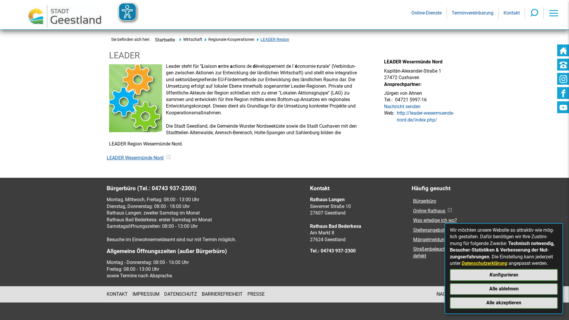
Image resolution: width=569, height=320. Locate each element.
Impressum (145, 294)
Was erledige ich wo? (435, 220)
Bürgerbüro (424, 201)
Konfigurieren (504, 275)
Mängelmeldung (430, 239)
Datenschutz (180, 294)
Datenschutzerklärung (484, 263)
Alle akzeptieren (503, 302)
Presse (256, 294)
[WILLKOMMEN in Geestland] (64, 15)
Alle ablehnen (504, 289)
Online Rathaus (429, 211)
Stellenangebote (430, 230)
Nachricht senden (402, 106)
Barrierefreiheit (222, 294)
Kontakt (117, 294)
